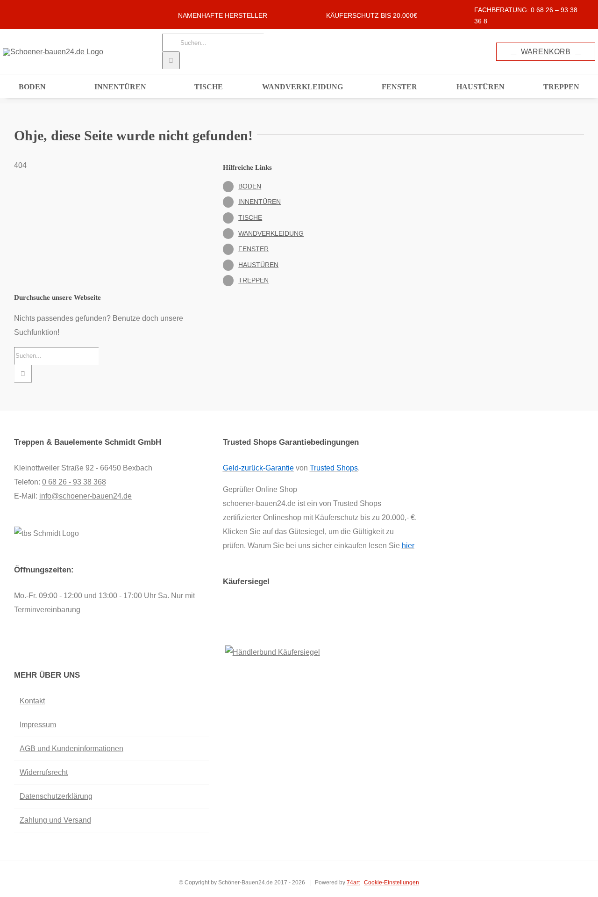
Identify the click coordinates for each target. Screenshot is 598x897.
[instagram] (32, 10)
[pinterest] (47, 10)
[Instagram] (29, 647)
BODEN (249, 186)
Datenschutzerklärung (56, 796)
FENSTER (253, 249)
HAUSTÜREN (258, 264)
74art (353, 882)
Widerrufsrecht (44, 772)
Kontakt (32, 701)
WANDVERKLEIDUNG (271, 233)
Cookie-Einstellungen (391, 882)
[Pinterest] (42, 647)
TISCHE (250, 217)
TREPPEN (253, 280)
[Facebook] (17, 647)
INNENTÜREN (259, 201)
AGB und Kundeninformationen (71, 748)
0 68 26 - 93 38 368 (74, 482)
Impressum (38, 725)
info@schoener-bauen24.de (85, 496)
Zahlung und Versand (55, 820)
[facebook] (17, 10)
